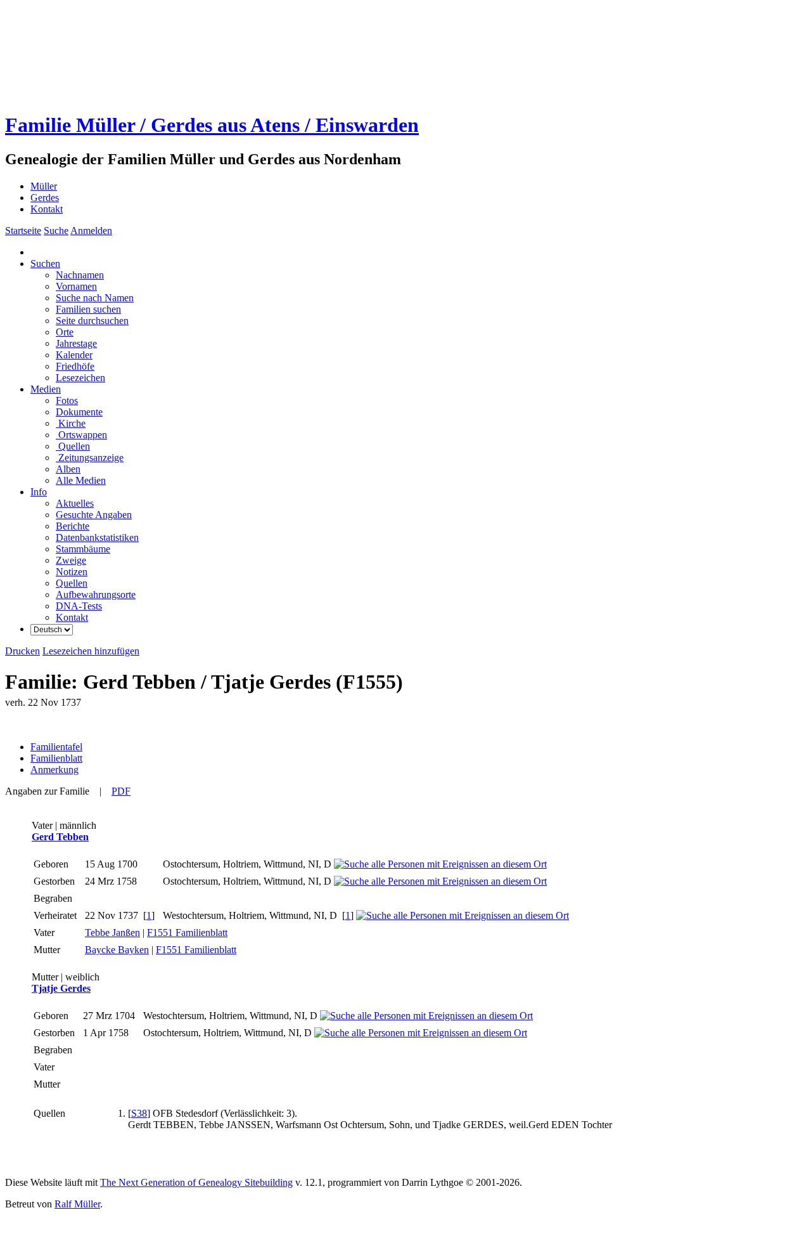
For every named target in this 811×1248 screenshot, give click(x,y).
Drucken (22, 651)
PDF (121, 791)
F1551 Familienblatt (187, 932)
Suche (56, 230)
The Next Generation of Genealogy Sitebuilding (196, 1182)
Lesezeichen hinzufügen (90, 651)
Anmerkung (54, 769)
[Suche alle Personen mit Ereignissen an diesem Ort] (440, 864)
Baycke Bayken (117, 949)
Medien (45, 389)
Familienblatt (56, 758)
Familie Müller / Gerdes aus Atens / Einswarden (212, 125)
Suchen (45, 263)
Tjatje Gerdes (61, 988)
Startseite (23, 230)
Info (38, 491)
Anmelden (91, 230)
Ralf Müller (77, 1204)
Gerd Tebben (60, 836)
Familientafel (56, 746)
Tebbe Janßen (112, 932)
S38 (139, 1113)
